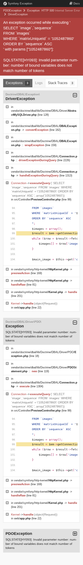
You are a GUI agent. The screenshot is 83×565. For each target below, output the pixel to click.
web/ (22, 307)
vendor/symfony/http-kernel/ (41, 269)
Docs (76, 3)
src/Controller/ (37, 199)
